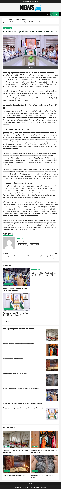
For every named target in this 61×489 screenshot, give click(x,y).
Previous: (16, 255)
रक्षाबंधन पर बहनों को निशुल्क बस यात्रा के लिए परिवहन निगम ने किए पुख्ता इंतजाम (15, 289)
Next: (45, 255)
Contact (30, 483)
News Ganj (20, 238)
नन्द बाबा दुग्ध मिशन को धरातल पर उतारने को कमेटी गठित (17, 183)
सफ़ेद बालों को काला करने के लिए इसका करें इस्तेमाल (15, 373)
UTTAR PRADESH (7, 28)
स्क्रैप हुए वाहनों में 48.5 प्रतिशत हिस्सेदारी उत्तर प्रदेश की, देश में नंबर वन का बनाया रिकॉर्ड (43, 274)
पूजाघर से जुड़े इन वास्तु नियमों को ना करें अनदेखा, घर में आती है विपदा (18, 329)
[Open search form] (47, 14)
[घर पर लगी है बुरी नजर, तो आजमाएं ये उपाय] (52, 365)
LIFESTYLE (7, 446)
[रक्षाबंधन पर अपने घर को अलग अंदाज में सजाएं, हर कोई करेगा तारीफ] (52, 350)
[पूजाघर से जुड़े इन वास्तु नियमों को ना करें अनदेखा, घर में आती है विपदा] (52, 335)
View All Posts (35, 245)
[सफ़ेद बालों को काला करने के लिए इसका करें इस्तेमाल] (52, 380)
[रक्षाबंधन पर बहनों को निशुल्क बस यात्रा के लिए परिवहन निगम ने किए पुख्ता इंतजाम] (16, 277)
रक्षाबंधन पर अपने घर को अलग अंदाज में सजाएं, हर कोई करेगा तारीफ (18, 344)
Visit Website (22, 245)
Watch (56, 14)
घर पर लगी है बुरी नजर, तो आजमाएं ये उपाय (13, 359)
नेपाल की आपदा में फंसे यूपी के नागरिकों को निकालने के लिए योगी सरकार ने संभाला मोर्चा (16, 314)
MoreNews (34, 487)
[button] (3, 14)
